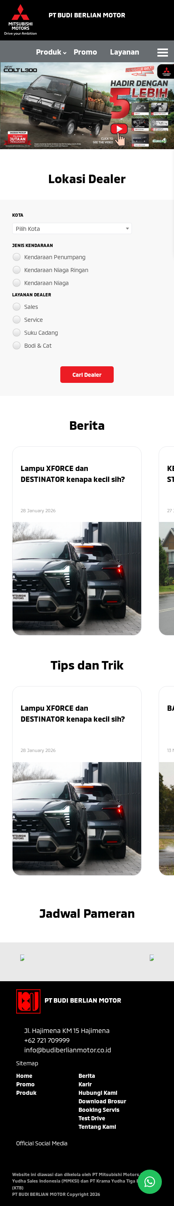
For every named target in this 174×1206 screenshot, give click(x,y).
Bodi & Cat (38, 345)
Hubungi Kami (98, 1092)
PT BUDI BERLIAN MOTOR (87, 15)
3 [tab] (91, 135)
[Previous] (22, 958)
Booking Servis (99, 1109)
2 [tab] (83, 135)
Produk (49, 51)
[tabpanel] (87, 105)
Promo (85, 51)
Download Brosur (102, 1101)
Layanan (124, 51)
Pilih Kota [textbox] (28, 228)
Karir (85, 1084)
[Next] (152, 958)
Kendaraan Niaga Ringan (56, 269)
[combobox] (72, 228)
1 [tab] (75, 135)
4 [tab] (99, 135)
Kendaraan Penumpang (54, 256)
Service (33, 319)
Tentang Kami (97, 1126)
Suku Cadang (41, 332)
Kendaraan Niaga (46, 282)
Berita (87, 1075)
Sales (31, 306)
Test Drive (92, 1118)
